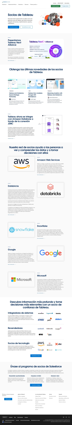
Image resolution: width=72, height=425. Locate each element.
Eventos (36, 409)
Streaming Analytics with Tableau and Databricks (54, 94)
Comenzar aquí (10, 138)
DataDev (36, 401)
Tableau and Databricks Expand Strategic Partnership (16, 94)
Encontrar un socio (13, 27)
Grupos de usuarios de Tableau (40, 398)
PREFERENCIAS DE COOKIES (35, 420)
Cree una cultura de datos (22, 398)
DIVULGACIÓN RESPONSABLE (25, 420)
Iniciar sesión (67, 3)
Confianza (10, 417)
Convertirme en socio (26, 27)
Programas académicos (39, 407)
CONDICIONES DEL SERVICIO (9, 420)
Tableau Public (38, 396)
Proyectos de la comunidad (40, 403)
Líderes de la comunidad (39, 400)
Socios (50, 394)
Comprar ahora (65, 6)
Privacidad (17, 420)
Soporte (60, 394)
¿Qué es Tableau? (21, 394)
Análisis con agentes (21, 396)
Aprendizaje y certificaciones (64, 398)
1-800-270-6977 (60, 3)
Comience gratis (55, 6)
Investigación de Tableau (22, 401)
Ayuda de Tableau (62, 400)
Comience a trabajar (36, 385)
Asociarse (50, 398)
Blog (15, 417)
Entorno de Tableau (38, 405)
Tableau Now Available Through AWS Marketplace (35, 94)
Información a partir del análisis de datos (25, 400)
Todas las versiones (62, 401)
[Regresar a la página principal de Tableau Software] (6, 1)
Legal (3, 420)
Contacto (54, 3)
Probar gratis (8, 399)
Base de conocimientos (63, 396)
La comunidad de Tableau (40, 394)
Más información (11, 60)
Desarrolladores (20, 417)
